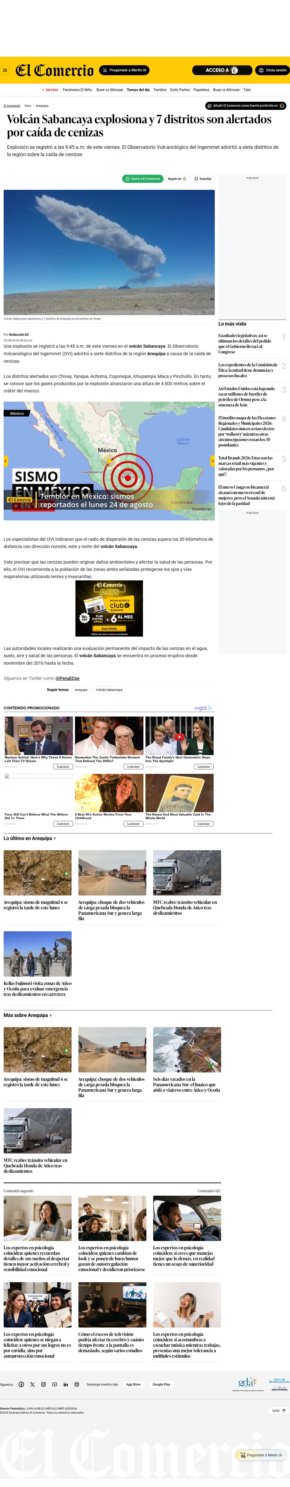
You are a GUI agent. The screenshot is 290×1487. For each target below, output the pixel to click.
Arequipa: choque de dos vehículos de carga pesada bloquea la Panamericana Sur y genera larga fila (111, 910)
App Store (133, 1384)
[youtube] (54, 1384)
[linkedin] (65, 1384)
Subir (276, 1410)
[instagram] (43, 1384)
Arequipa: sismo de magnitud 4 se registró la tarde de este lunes (36, 905)
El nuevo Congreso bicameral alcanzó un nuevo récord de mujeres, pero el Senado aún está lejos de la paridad (246, 495)
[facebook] (21, 1384)
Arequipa (81, 690)
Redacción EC (19, 334)
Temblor (160, 90)
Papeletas (201, 90)
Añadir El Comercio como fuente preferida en (245, 105)
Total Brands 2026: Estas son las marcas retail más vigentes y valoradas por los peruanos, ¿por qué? (246, 466)
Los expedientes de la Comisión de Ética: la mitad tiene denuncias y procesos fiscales (248, 370)
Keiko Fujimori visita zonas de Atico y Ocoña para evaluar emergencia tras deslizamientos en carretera (38, 988)
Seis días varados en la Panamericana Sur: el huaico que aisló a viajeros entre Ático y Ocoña (186, 1084)
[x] (32, 1384)
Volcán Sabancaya (109, 690)
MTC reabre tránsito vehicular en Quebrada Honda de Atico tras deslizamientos (185, 907)
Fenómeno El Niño (77, 90)
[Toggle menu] (5, 70)
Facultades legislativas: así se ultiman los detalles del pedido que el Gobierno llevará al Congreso (244, 343)
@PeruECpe (68, 678)
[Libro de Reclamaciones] (279, 1384)
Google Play (161, 1384)
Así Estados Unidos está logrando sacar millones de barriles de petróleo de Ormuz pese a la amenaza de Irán (246, 396)
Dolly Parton (180, 90)
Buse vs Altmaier (110, 90)
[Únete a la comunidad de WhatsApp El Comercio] (143, 179)
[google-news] (77, 1384)
